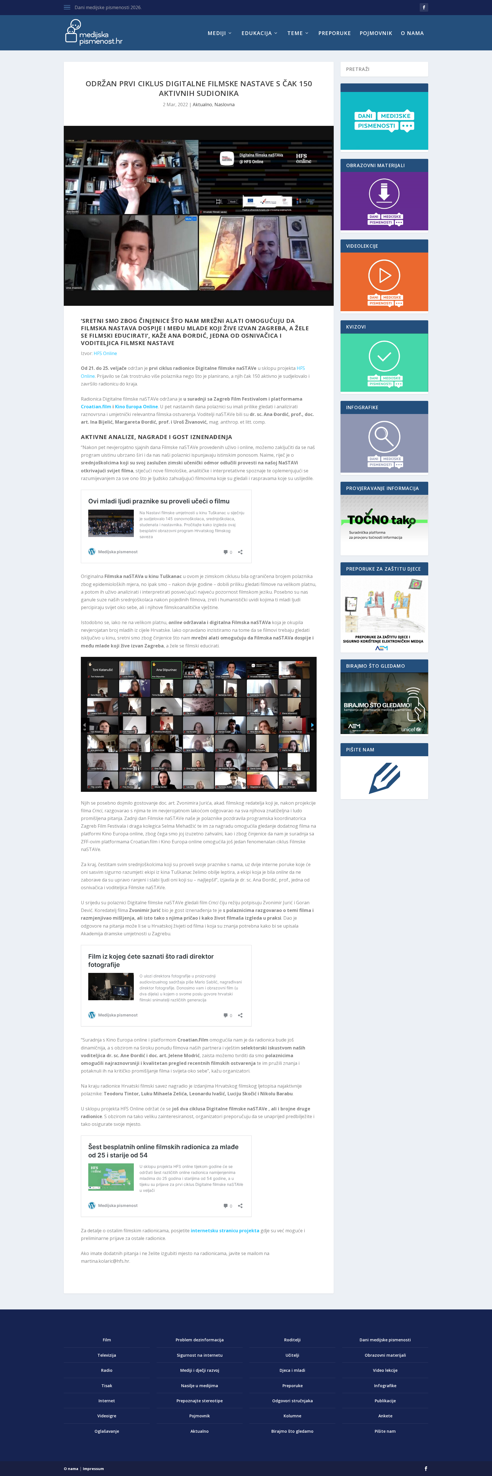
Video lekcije (385, 1370)
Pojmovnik (376, 33)
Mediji (217, 33)
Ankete (385, 1415)
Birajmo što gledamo (292, 1431)
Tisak (106, 1385)
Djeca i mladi (292, 1370)
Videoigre (106, 1415)
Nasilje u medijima (199, 1385)
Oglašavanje (107, 1431)
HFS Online (105, 353)
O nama (412, 33)
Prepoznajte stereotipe (200, 1400)
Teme (295, 33)
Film (107, 1339)
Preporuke (334, 33)
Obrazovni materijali (385, 1355)
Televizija (106, 1355)
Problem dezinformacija (200, 1339)
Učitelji (292, 1355)
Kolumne (292, 1415)
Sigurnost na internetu (200, 1355)
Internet (107, 1400)
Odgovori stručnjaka (292, 1400)
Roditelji (292, 1339)
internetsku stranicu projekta (225, 1230)
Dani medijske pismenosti (385, 1339)
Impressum (93, 1468)
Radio (106, 1370)
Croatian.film (96, 406)
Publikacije (385, 1400)
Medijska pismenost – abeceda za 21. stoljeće (123, 7)
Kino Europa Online (136, 406)
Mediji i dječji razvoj (199, 1370)
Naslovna (224, 104)
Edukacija (256, 33)
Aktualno (202, 104)
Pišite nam (385, 1431)
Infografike (385, 1385)
